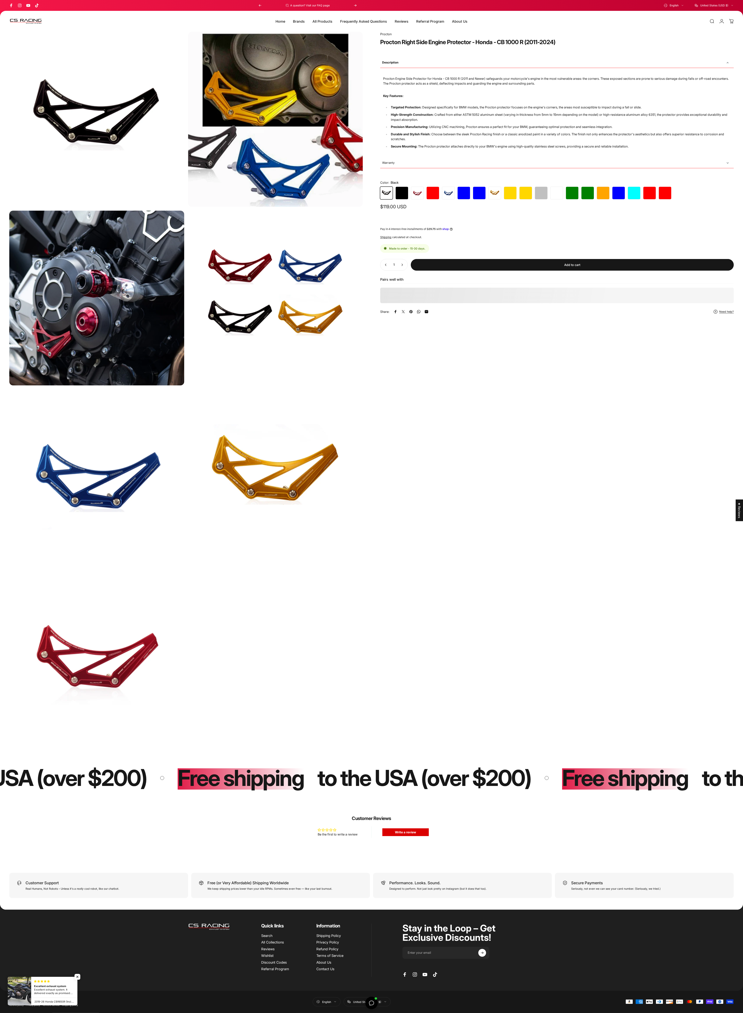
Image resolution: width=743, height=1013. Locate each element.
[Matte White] (556, 193)
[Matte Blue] (464, 193)
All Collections (272, 942)
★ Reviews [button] (739, 510)
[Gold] (495, 193)
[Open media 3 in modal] (275, 298)
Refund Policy (327, 949)
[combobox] (674, 5)
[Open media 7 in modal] (96, 655)
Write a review (405, 832)
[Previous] (260, 5)
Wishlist (267, 956)
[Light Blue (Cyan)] (634, 193)
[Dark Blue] (479, 193)
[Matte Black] (402, 193)
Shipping (385, 237)
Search (266, 936)
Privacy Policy (327, 942)
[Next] (355, 5)
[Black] (386, 193)
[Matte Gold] (510, 193)
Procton (386, 34)
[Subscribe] (482, 953)
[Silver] (541, 193)
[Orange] (603, 193)
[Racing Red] (649, 193)
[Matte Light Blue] (618, 193)
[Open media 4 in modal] (96, 119)
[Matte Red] (433, 193)
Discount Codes (274, 962)
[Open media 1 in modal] (275, 119)
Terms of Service (329, 956)
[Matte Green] (587, 193)
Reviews (268, 949)
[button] (71, 977)
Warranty (388, 163)
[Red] (417, 193)
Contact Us (325, 969)
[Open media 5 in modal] (96, 476)
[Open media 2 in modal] (96, 298)
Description (390, 62)
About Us (323, 962)
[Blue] (448, 193)
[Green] (572, 193)
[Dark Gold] (526, 193)
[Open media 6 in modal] (275, 476)
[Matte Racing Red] (665, 193)
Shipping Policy (328, 936)
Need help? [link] (726, 311)
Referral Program (275, 969)
